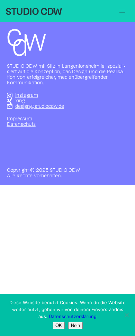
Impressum (19, 119)
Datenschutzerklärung (73, 316)
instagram (26, 95)
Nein (75, 325)
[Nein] (126, 314)
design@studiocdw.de (39, 106)
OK (58, 325)
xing (20, 101)
